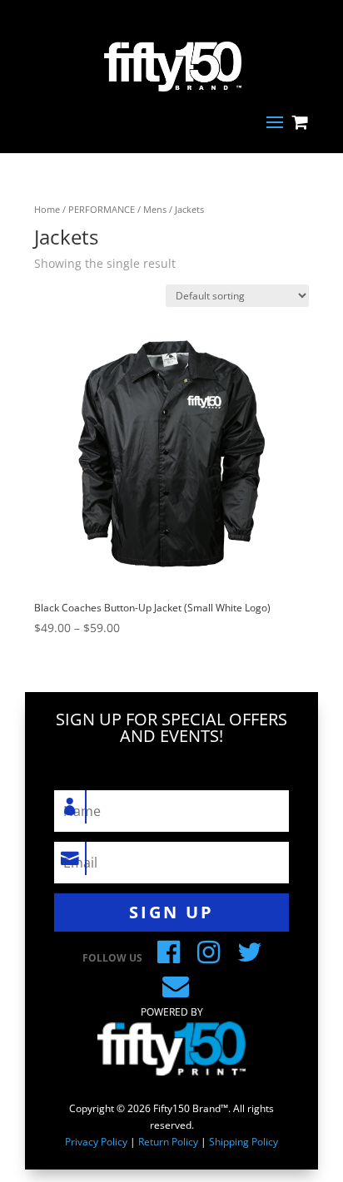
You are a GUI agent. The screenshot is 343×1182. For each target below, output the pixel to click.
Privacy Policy (96, 1142)
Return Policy (168, 1142)
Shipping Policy (243, 1142)
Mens (155, 209)
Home (47, 209)
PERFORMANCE (101, 209)
